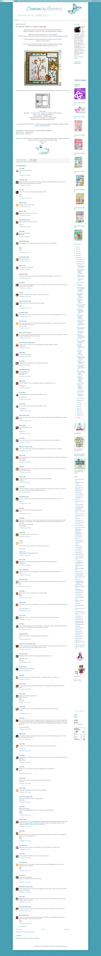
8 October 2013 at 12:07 (25, 702)
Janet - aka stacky (23, 332)
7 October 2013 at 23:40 (25, 575)
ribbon (77, 603)
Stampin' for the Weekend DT (79, 622)
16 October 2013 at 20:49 (25, 923)
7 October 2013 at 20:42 (25, 450)
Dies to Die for (79, 527)
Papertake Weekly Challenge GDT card (81, 346)
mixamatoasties (23, 220)
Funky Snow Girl (81, 282)
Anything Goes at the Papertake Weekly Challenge (80, 386)
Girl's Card (77, 551)
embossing (78, 542)
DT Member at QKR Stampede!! (36, 824)
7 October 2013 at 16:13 (24, 269)
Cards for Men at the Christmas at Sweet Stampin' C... (81, 289)
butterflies (78, 497)
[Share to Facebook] (34, 160)
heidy (20, 231)
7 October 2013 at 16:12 (24, 261)
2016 (77, 251)
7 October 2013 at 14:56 (25, 175)
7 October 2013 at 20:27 (25, 433)
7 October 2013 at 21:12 (24, 482)
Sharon (21, 455)
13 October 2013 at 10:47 (25, 892)
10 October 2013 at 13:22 (25, 826)
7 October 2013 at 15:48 (25, 226)
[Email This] (30, 160)
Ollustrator (53, 946)
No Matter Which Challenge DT (79, 582)
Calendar (80, 711)
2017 (77, 249)
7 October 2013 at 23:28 (25, 555)
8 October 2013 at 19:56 (25, 750)
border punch (78, 494)
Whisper (21, 734)
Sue (20, 190)
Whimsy (77, 638)
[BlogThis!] (31, 160)
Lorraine (21, 476)
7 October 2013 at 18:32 (24, 388)
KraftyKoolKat (22, 241)
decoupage (78, 520)
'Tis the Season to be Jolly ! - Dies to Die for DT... (81, 367)
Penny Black (78, 592)
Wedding (77, 635)
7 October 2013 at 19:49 (25, 399)
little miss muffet (79, 568)
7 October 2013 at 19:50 (25, 410)
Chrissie (21, 778)
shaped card (78, 611)
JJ (19, 541)
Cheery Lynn (78, 504)
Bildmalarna (78, 489)
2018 (77, 247)
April (78, 408)
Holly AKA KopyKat (24, 906)
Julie (20, 466)
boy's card (78, 496)
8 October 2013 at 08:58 (25, 670)
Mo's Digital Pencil (79, 577)
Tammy (21, 683)
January (79, 415)
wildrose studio (79, 645)
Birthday (77, 490)
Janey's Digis (78, 556)
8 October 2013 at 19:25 (25, 729)
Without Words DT (80, 646)
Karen (20, 718)
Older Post (66, 929)
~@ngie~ (21, 602)
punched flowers (79, 597)
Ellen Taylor (22, 579)
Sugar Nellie (78, 628)
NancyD (21, 265)
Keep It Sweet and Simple (25, 342)
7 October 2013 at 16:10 (25, 236)
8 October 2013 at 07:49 (25, 639)
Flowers (77, 545)
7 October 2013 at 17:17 (24, 316)
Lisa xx (20, 615)
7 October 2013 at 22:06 (25, 503)
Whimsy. (77, 640)
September (80, 398)
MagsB (20, 381)
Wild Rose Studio (79, 642)
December (79, 259)
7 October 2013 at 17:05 (25, 296)
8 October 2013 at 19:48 (25, 739)
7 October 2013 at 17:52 (25, 348)
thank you (77, 631)
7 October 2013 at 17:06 (25, 308)
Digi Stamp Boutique (78, 529)
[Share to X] (33, 160)
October (79, 263)
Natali (20, 591)
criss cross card (79, 513)
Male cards (78, 571)
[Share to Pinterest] (36, 160)
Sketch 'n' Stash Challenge (37, 124)
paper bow (78, 584)
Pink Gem (77, 594)
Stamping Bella (79, 624)
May (20, 675)
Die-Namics (78, 523)
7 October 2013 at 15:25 (25, 215)
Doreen (21, 693)
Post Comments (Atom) (28, 932)
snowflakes (78, 616)
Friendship (77, 547)
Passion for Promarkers (78, 590)
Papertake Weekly (79, 586)
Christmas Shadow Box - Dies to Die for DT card (81, 336)
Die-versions (78, 525)
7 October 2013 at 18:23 (24, 376)
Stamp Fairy (78, 619)
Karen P (21, 788)
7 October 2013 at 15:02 (25, 185)
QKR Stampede (20, 133)
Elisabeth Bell (78, 540)
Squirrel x (21, 666)
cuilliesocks (21, 180)
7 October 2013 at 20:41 (25, 442)
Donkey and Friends (80, 285)
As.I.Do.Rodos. (22, 257)
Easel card (77, 536)
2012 (77, 417)
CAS (76, 499)
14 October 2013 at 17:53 (25, 910)
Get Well (77, 549)
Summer (77, 629)
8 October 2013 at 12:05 (25, 689)
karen (20, 361)
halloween (77, 552)
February (79, 413)
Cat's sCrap (22, 653)
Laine (20, 168)
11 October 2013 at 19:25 (25, 882)
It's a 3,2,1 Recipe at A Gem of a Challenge (81, 342)
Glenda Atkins (22, 915)
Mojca (20, 282)
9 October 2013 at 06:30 (25, 773)
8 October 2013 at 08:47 (25, 662)
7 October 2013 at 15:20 (25, 206)
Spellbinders (78, 617)
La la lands (78, 561)
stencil (77, 626)
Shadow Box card (79, 608)
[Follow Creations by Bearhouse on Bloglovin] (80, 81)
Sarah (20, 438)
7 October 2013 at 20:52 (25, 472)
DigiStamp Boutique (78, 533)
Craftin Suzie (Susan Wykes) (26, 644)
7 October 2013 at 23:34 (25, 565)
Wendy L (21, 211)
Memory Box (78, 573)
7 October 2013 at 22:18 (25, 513)
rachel (20, 486)
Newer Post (19, 929)
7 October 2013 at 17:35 (24, 328)
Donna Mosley (22, 496)
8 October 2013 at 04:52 (25, 610)
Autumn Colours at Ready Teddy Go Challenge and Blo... (81, 323)
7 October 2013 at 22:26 (25, 527)
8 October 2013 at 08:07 (25, 649)
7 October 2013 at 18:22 (25, 365)
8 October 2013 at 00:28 (25, 586)
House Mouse (78, 554)
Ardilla (20, 806)
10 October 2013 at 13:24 (25, 840)
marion (20, 352)
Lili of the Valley (79, 565)
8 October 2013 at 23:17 (24, 762)
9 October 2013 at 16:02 (25, 792)
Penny (20, 755)
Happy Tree (54, 45)
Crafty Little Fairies (80, 510)
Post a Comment (22, 926)
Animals (77, 485)
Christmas (77, 506)
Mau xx (21, 559)
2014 (77, 255)
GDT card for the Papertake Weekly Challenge (81, 271)
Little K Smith (22, 569)
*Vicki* (20, 853)
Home (16, 20)
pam (20, 508)
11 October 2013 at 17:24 (25, 870)
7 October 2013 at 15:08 (25, 198)
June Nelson (22, 312)
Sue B (20, 518)
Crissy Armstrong (79, 515)
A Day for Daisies (57, 39)
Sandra (21, 875)
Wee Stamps (78, 636)
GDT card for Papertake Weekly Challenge (80, 295)
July (78, 402)
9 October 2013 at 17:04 (25, 802)
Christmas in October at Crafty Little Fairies (80, 311)
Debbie (21, 532)
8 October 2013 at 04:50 (25, 598)
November (80, 261)
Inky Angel (21, 862)
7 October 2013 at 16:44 (25, 288)
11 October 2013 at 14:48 (25, 857)
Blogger (65, 946)
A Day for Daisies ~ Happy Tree (39, 113)
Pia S (20, 624)
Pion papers (78, 596)
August (79, 400)
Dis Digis (77, 535)
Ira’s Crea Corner (23, 326)
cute (76, 518)
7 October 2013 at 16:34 (25, 278)
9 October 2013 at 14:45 (25, 783)
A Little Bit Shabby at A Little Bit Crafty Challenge (80, 379)
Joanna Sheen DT (79, 558)
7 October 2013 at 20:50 (25, 462)
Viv (20, 292)
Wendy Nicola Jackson (24, 886)
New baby (78, 580)
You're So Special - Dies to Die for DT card (81, 306)
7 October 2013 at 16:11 (24, 252)
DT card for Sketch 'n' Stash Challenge (80, 301)
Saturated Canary (79, 605)
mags (20, 766)
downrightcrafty (23, 369)
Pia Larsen (21, 845)
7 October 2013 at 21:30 (25, 492)
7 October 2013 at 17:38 (24, 338)
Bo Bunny (77, 492)
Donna (20, 896)
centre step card (79, 501)
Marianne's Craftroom (24, 446)
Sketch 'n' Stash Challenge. (50, 34)
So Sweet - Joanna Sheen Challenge (81, 362)
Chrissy (21, 392)
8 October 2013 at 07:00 (25, 629)
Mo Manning (78, 575)
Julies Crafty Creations (24, 796)
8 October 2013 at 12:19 (24, 713)
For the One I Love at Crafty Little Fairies (81, 266)
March (78, 410)
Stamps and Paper (23, 301)
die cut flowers (79, 522)
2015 (77, 253)
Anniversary (78, 487)
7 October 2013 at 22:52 (25, 536)
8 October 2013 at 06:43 (25, 619)
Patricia (21, 425)
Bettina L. (21, 819)
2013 (77, 257)
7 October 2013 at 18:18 (24, 356)
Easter (77, 538)
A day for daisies (24, 161)
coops (20, 743)
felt (76, 544)
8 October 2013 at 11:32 (24, 679)
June (78, 404)
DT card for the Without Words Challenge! (81, 358)
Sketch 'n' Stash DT (32, 161)
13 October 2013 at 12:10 (25, 902)
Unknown (21, 202)
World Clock (79, 724)
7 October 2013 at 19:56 (25, 420)
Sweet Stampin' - (20, 132)
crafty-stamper (23, 415)
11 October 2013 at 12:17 (24, 849)
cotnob (21, 706)
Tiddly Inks (78, 633)
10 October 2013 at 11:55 (25, 815)
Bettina (26, 824)
